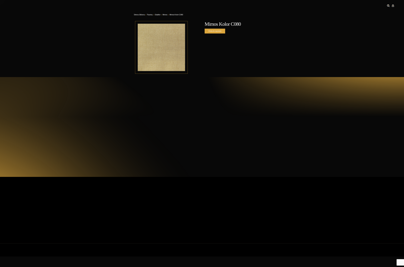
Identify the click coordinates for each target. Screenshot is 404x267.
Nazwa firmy (241, 119)
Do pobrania (173, 220)
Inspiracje (324, 8)
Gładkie (157, 15)
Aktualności (337, 8)
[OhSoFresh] (264, 252)
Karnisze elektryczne (210, 204)
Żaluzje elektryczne (210, 217)
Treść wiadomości (213, 139)
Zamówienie (371, 8)
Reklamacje (173, 224)
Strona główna (174, 200)
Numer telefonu (243, 129)
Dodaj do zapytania (214, 31)
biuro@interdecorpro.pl (153, 117)
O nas (349, 8)
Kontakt (359, 8)
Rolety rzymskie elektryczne (213, 210)
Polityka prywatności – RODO (179, 227)
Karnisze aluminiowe (211, 200)
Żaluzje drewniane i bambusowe (215, 214)
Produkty (313, 8)
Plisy (205, 227)
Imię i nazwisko (212, 119)
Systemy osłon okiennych (178, 204)
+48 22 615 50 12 (150, 113)
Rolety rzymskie (209, 207)
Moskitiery (207, 224)
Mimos (165, 15)
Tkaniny (150, 15)
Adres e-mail (211, 129)
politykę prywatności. (226, 154)
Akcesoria (207, 220)
